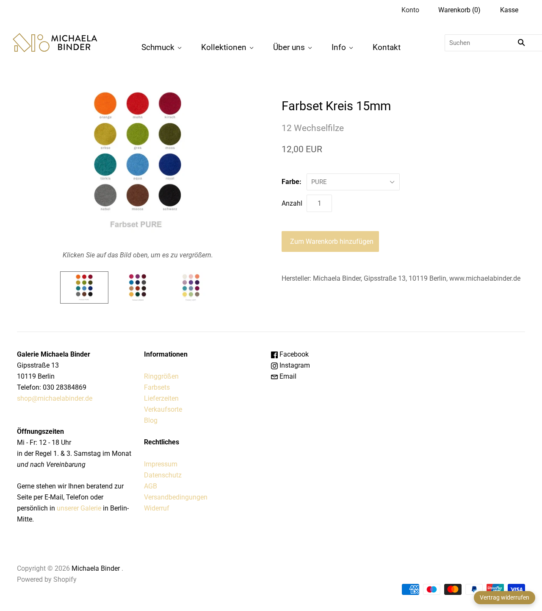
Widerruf (156, 508)
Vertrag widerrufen (504, 597)
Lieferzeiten (161, 398)
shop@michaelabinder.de (54, 398)
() (459, 10)
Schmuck (157, 47)
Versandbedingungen (175, 497)
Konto (410, 10)
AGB (150, 486)
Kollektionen (223, 47)
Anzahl (292, 203)
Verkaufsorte (163, 409)
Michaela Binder (96, 568)
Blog (151, 420)
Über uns (289, 47)
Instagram (294, 365)
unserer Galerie (79, 508)
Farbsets (157, 387)
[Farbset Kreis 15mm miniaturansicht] (84, 287)
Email (287, 376)
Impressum (160, 464)
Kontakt (387, 47)
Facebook (293, 354)
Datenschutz (163, 475)
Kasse (509, 10)
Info (339, 47)
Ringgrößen (161, 376)
